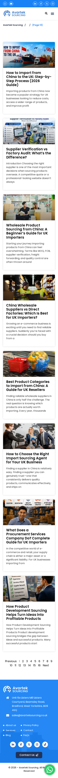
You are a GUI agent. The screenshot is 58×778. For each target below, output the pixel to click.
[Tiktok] (45, 744)
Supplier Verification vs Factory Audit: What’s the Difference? (28, 153)
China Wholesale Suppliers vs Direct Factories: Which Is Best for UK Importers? (27, 311)
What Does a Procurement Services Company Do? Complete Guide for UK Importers (28, 536)
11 (15, 665)
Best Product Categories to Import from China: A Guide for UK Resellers (27, 385)
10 (11, 665)
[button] (52, 13)
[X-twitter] (47, 4)
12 (20, 665)
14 (29, 665)
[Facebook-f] (41, 4)
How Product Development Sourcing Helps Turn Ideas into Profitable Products (26, 612)
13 (24, 665)
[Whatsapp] (5, 4)
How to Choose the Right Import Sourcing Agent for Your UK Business (27, 458)
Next (46, 665)
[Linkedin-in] (35, 4)
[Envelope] (11, 4)
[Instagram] (53, 4)
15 (34, 665)
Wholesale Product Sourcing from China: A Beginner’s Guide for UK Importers (27, 231)
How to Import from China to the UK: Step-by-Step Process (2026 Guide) (29, 78)
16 (39, 665)
